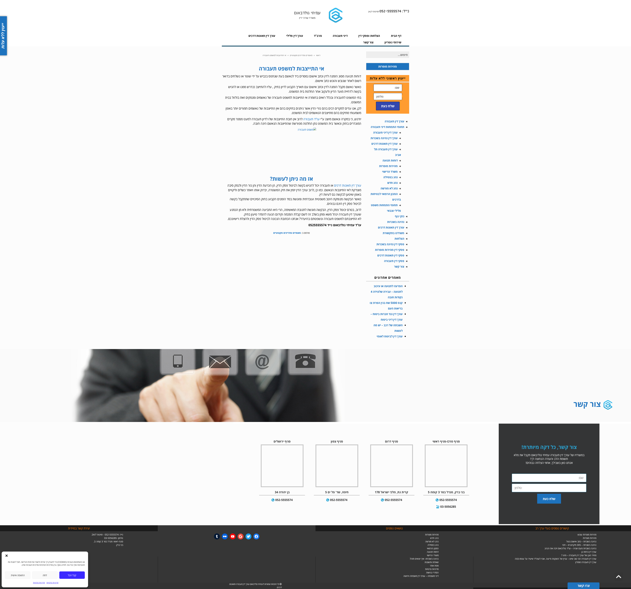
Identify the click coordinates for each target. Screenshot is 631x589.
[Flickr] (225, 536)
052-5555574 (448, 500)
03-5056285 (448, 507)
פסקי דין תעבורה (394, 261)
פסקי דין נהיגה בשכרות (390, 244)
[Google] (241, 536)
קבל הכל (72, 575)
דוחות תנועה (390, 160)
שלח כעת (388, 106)
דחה (45, 575)
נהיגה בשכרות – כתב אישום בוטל (581, 541)
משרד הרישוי (390, 171)
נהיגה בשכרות (395, 222)
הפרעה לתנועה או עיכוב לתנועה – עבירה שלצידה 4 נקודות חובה (387, 291)
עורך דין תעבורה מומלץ (585, 562)
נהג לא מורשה (389, 188)
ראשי (318, 55)
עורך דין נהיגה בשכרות (384, 138)
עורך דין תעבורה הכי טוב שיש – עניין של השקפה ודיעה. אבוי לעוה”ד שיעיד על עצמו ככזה (555, 558)
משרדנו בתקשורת (393, 233)
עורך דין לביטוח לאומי (390, 336)
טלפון (405, 95)
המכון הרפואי (433, 548)
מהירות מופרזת (388, 166)
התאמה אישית (18, 575)
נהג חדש (392, 183)
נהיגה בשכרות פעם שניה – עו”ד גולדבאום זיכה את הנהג (570, 548)
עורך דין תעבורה (394, 121)
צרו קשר (583, 585)
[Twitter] (248, 536)
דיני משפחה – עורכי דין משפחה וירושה (421, 576)
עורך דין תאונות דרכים (347, 185)
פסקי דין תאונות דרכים (390, 255)
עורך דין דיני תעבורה (385, 132)
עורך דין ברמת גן (588, 551)
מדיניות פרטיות (52, 582)
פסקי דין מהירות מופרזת (389, 250)
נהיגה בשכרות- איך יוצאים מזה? (424, 558)
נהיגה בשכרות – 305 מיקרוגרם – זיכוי (579, 544)
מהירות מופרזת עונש (587, 534)
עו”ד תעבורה (311, 119)
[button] (6, 555)
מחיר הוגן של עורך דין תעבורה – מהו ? (578, 555)
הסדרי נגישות (432, 572)
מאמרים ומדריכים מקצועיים (301, 55)
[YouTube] (233, 536)
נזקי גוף (399, 216)
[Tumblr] (217, 536)
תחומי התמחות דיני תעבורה (387, 127)
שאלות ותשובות (432, 562)
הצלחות (399, 238)
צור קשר (399, 266)
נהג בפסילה (390, 177)
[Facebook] (256, 536)
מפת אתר (434, 565)
